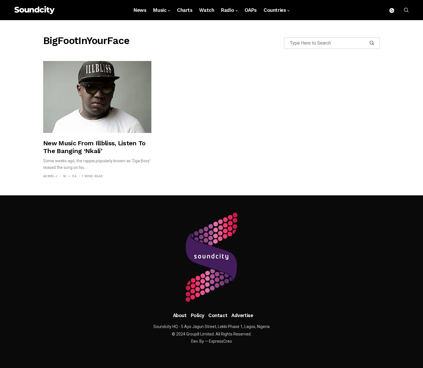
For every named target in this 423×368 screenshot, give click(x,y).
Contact (217, 315)
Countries (275, 10)
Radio (227, 10)
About (180, 315)
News (140, 10)
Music (159, 10)
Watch (206, 10)
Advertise (242, 315)
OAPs (251, 10)
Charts (184, 10)
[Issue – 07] (211, 257)
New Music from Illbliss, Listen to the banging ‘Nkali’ (94, 147)
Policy (197, 315)
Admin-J (50, 176)
